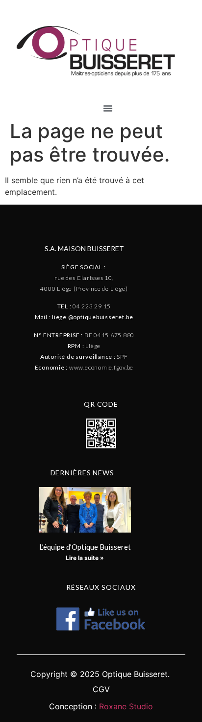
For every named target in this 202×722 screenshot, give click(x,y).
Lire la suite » (85, 557)
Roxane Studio (126, 706)
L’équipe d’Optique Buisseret (85, 546)
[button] (108, 108)
